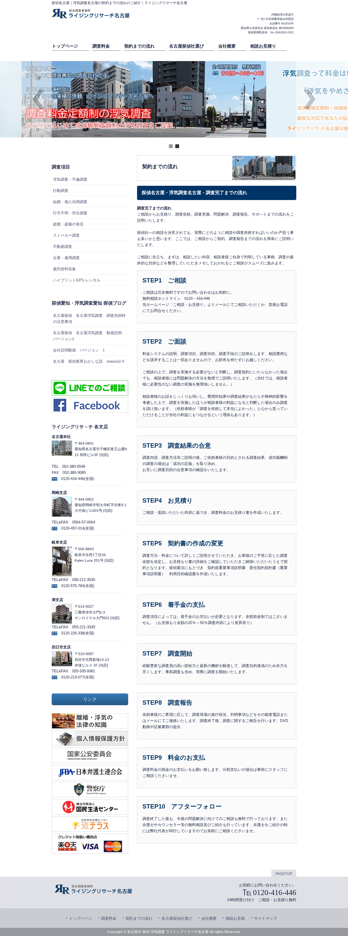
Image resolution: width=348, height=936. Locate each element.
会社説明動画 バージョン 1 (79, 350)
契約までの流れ (139, 918)
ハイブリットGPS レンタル (76, 280)
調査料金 (108, 918)
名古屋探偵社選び (177, 918)
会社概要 (209, 918)
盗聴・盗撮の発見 (68, 224)
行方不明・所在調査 (70, 213)
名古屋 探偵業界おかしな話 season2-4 (88, 361)
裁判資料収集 (64, 269)
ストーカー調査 (66, 235)
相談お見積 (235, 918)
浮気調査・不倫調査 (70, 179)
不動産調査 (62, 246)
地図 (104, 455)
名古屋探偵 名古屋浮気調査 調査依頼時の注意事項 (89, 318)
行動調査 (60, 190)
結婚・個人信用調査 (70, 202)
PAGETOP (283, 874)
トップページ (80, 918)
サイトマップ (265, 918)
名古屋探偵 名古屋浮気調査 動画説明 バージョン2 (89, 336)
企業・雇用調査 (66, 258)
